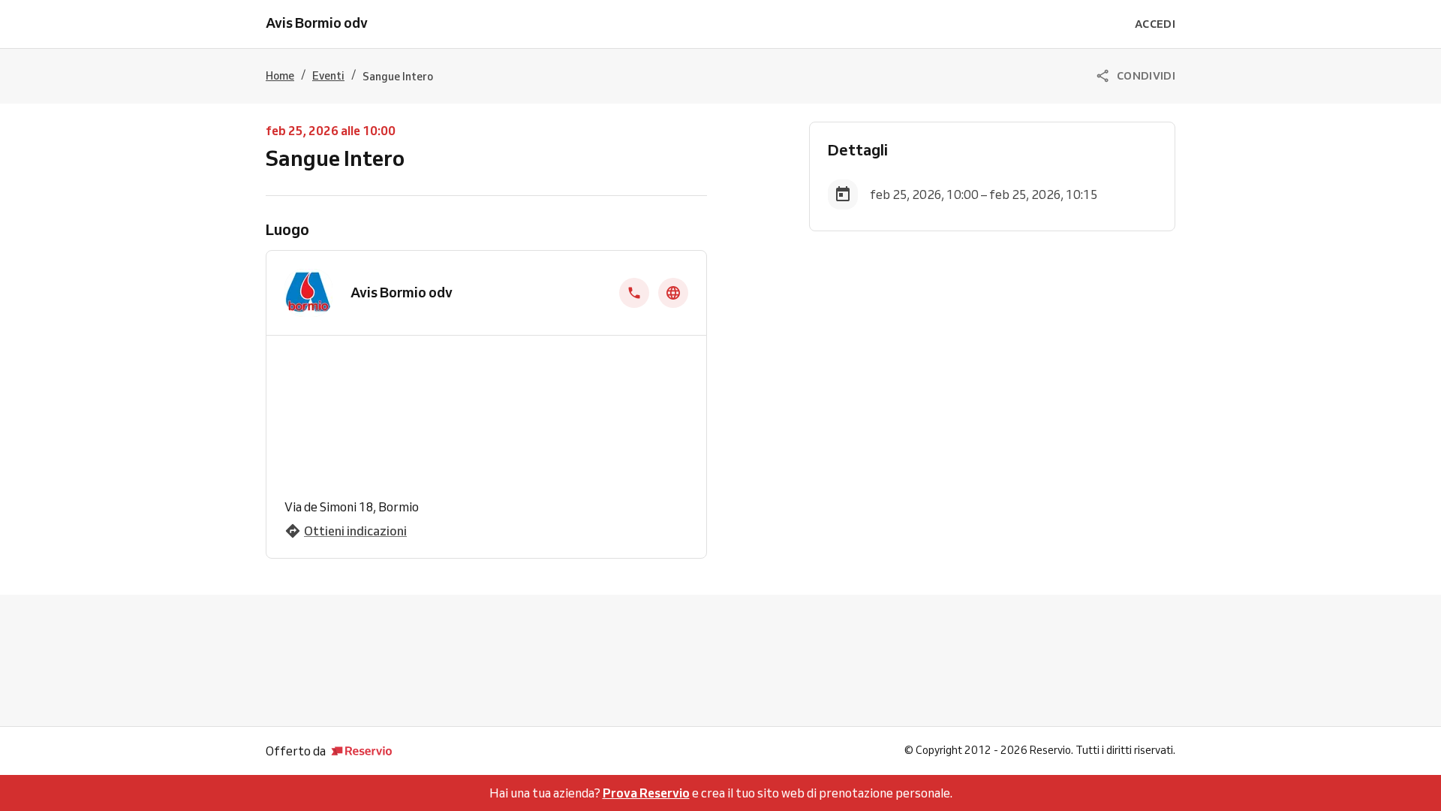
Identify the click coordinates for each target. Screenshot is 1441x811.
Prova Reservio (646, 792)
